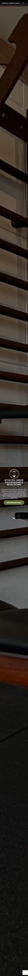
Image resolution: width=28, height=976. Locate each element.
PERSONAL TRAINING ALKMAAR (11, 3)
